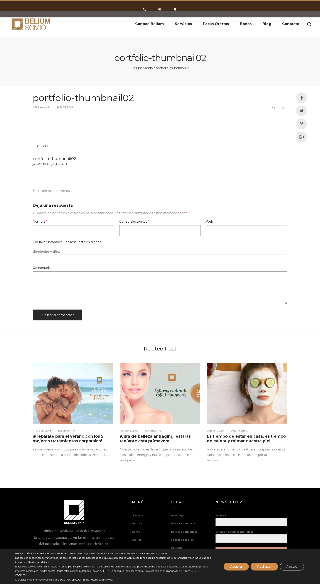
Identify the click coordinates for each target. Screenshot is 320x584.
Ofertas (136, 539)
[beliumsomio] (31, 24)
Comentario (43, 268)
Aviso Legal (178, 515)
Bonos (136, 531)
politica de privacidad (184, 531)
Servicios (137, 523)
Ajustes (291, 567)
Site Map (176, 547)
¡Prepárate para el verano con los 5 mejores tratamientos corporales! (68, 439)
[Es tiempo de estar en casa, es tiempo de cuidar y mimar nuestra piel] (247, 393)
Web (209, 221)
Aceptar (236, 567)
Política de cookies (182, 539)
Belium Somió (142, 68)
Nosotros (137, 515)
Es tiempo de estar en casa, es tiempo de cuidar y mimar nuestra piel (246, 439)
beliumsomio (63, 106)
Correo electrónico (134, 221)
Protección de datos (183, 523)
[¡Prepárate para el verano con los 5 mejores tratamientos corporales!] (73, 393)
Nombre (40, 221)
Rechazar (264, 567)
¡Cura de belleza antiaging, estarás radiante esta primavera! (155, 439)
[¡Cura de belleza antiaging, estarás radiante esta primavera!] (160, 393)
